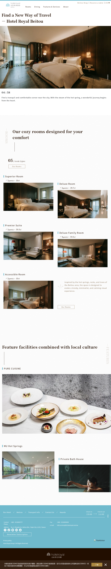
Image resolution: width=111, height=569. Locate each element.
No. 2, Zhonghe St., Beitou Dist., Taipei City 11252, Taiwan (28, 527)
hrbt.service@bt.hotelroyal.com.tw (67, 525)
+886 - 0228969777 (17, 522)
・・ (105, 563)
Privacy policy (7, 540)
